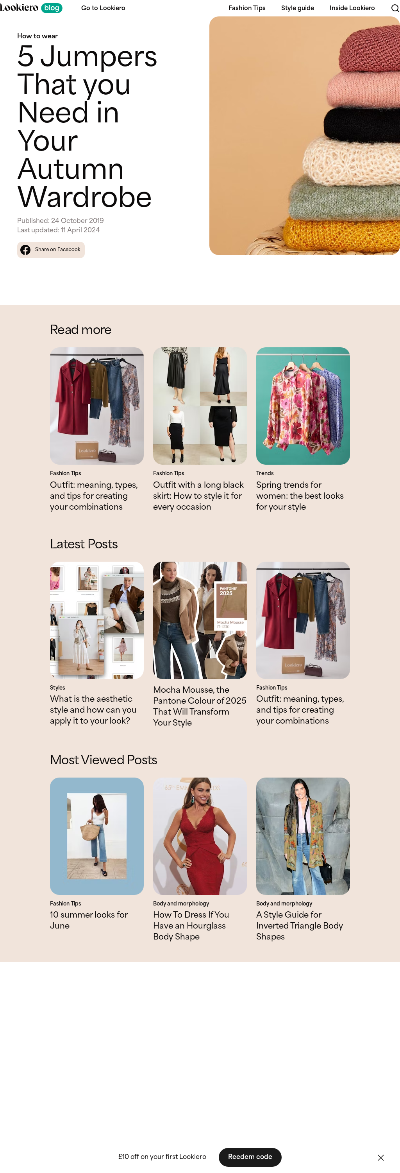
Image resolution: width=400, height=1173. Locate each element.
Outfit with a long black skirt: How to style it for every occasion (198, 496)
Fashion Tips (247, 8)
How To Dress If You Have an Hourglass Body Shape (191, 926)
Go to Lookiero (103, 8)
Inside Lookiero (352, 8)
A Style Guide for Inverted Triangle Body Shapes (299, 926)
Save (385, 29)
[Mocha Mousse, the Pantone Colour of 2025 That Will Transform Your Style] (200, 620)
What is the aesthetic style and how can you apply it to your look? (93, 710)
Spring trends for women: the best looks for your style (300, 496)
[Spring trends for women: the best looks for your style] (303, 406)
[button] (380, 1157)
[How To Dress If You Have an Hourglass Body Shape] (200, 836)
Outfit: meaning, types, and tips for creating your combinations (94, 496)
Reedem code (250, 1157)
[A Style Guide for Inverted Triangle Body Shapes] (303, 836)
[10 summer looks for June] (97, 836)
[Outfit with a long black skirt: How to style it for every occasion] (200, 406)
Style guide (297, 8)
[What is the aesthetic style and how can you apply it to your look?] (97, 620)
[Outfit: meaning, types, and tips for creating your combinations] (97, 406)
